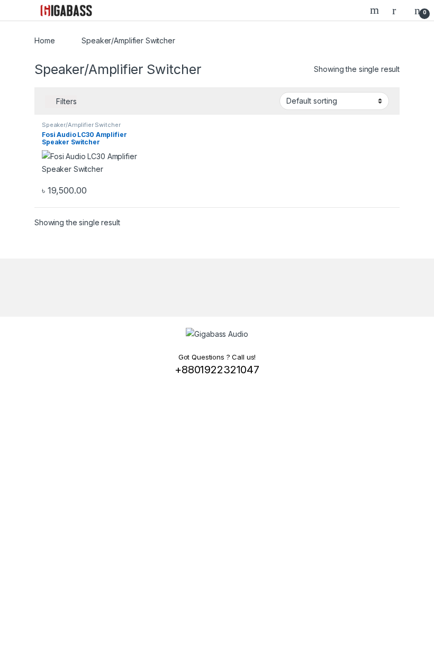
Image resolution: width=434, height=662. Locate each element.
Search (376, 10)
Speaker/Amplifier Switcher (81, 124)
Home (44, 40)
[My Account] (398, 10)
